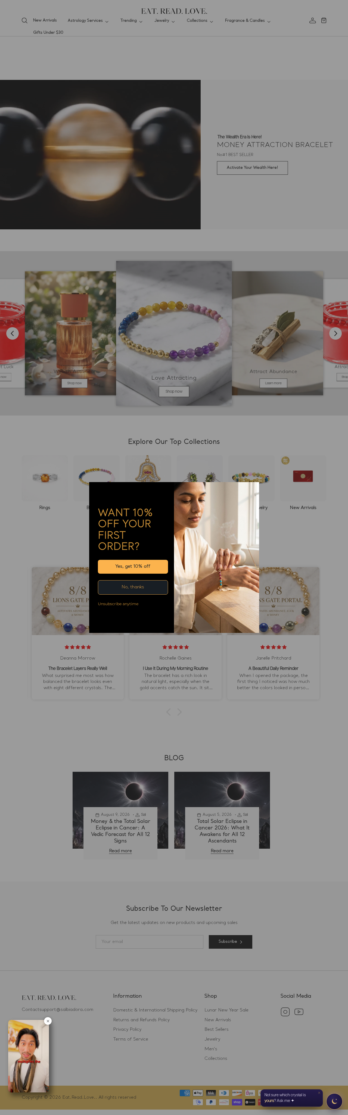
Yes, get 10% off (132, 566)
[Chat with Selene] (334, 1101)
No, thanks (133, 587)
